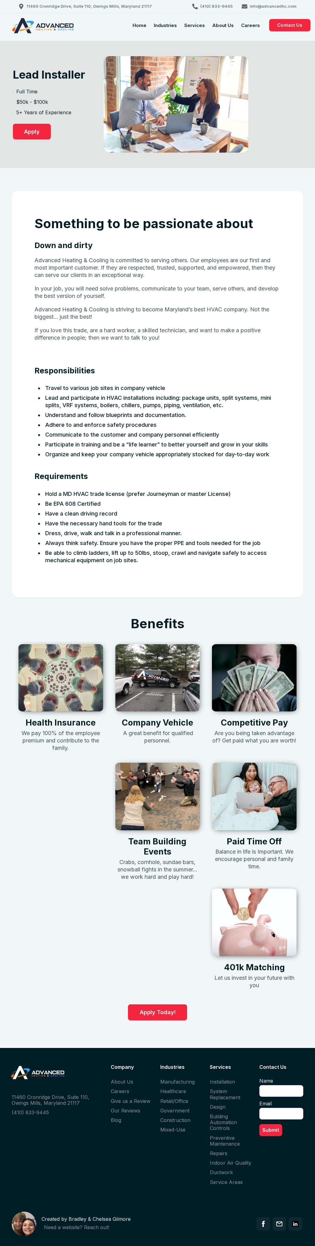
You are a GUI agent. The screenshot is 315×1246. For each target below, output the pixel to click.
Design (217, 1107)
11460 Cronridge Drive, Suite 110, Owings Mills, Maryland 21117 (50, 1100)
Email (265, 1103)
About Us (223, 25)
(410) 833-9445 (30, 1112)
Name (266, 1081)
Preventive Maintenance (225, 1141)
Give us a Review (130, 1101)
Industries (165, 25)
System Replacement (225, 1094)
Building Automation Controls (223, 1122)
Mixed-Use (172, 1130)
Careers (250, 25)
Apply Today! (158, 1012)
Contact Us (289, 25)
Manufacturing (177, 1082)
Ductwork (221, 1172)
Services (194, 25)
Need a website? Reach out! (76, 1227)
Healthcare (173, 1091)
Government (174, 1111)
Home (139, 25)
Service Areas (226, 1182)
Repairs (218, 1153)
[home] (43, 30)
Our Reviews (125, 1111)
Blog (116, 1120)
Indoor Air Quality (230, 1163)
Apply (32, 131)
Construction (175, 1120)
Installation (222, 1082)
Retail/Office (174, 1101)
